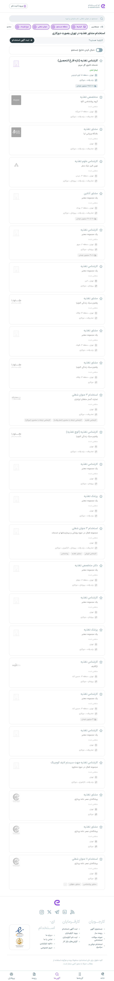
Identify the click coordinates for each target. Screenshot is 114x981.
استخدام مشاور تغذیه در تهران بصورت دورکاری (78, 33)
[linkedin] (64, 912)
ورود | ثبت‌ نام (17, 6)
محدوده (8, 26)
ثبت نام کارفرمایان (70, 937)
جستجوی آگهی (96, 929)
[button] (97, 27)
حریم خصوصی (46, 947)
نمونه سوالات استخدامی (97, 939)
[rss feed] (72, 912)
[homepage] (57, 902)
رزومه (34, 978)
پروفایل (11, 978)
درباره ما (49, 935)
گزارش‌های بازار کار (70, 941)
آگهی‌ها (57, 978)
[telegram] (57, 912)
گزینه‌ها (80, 978)
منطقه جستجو (61, 26)
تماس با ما (48, 939)
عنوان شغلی (42, 26)
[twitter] (49, 912)
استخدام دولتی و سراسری (95, 946)
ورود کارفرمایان (71, 933)
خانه (103, 978)
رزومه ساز (98, 933)
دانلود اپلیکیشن (46, 943)
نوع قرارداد (25, 26)
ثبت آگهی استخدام (21, 40)
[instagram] (41, 912)
